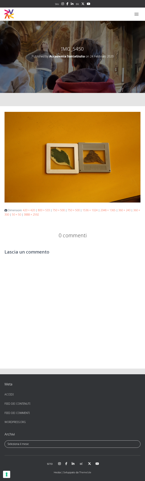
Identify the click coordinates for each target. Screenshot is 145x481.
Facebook (67, 4)
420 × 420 (29, 210)
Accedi (9, 394)
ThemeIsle (85, 472)
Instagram (62, 4)
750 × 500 (59, 210)
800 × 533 (44, 210)
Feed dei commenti (17, 413)
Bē (77, 4)
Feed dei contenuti (17, 403)
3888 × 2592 (31, 214)
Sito (57, 4)
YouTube (88, 4)
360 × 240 (124, 210)
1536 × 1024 (90, 210)
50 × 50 (16, 214)
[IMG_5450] (72, 157)
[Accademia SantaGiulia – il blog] (21, 14)
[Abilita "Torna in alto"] (137, 473)
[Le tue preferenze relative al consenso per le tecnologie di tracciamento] (6, 474)
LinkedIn (72, 4)
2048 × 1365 (108, 210)
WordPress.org (15, 422)
